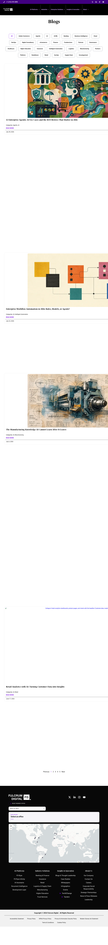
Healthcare (11, 49)
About (85, 9)
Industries (44, 9)
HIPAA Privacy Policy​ (45, 919)
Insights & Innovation (73, 9)
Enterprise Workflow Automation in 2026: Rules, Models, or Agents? (38, 309)
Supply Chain (69, 55)
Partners (97, 49)
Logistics (71, 49)
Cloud (95, 36)
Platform (23, 55)
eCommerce (43, 42)
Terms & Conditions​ (48, 922)
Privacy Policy (31, 919)
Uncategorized (83, 55)
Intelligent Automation (56, 49)
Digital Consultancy (28, 42)
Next (63, 772)
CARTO (97, 861)
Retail (46, 55)
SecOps (56, 55)
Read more (10, 128)
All (12, 36)
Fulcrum (80, 42)
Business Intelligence (81, 36)
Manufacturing (84, 49)
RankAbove (35, 55)
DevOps (13, 42)
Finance (55, 42)
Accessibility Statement (17, 919)
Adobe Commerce (24, 36)
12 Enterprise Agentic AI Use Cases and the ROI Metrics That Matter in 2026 (41, 120)
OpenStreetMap (86, 861)
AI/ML (56, 36)
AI (47, 36)
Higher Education (25, 49)
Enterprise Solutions (57, 9)
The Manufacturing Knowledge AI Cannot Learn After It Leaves (36, 430)
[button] (37, 842)
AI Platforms (34, 9)
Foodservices (68, 42)
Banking (66, 36)
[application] (54, 843)
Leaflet (80, 861)
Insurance (40, 49)
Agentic (38, 36)
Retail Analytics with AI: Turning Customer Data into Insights (35, 687)
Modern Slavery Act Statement (89, 919)
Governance (93, 42)
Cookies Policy (61, 922)
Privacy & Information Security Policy (66, 919)
